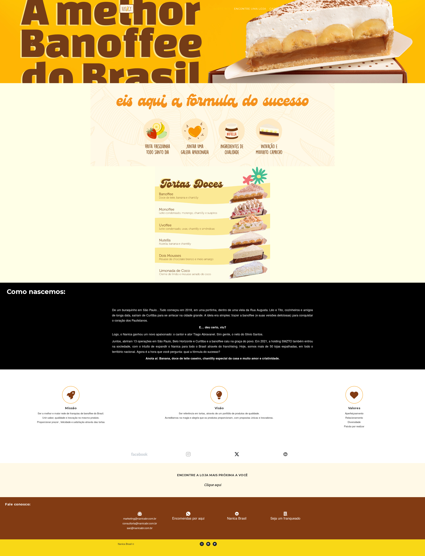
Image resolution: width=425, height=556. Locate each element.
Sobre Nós (222, 8)
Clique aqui (212, 485)
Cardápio (277, 8)
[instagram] (202, 544)
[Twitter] (215, 544)
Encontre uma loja (250, 8)
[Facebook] (208, 544)
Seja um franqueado (305, 8)
